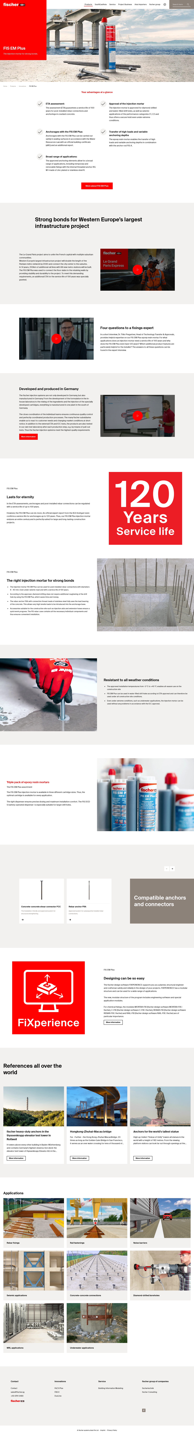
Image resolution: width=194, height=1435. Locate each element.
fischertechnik (148, 1388)
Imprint (102, 1430)
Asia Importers (141, 4)
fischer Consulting (149, 1392)
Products (13, 86)
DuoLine (58, 1396)
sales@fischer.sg (17, 1392)
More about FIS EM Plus (97, 186)
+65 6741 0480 (17, 1396)
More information (28, 436)
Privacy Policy (112, 1430)
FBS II (57, 1392)
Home (5, 86)
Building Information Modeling (110, 1388)
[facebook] (144, 1410)
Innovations (22, 86)
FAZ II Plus (59, 1388)
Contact (14, 1388)
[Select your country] (164, 4)
